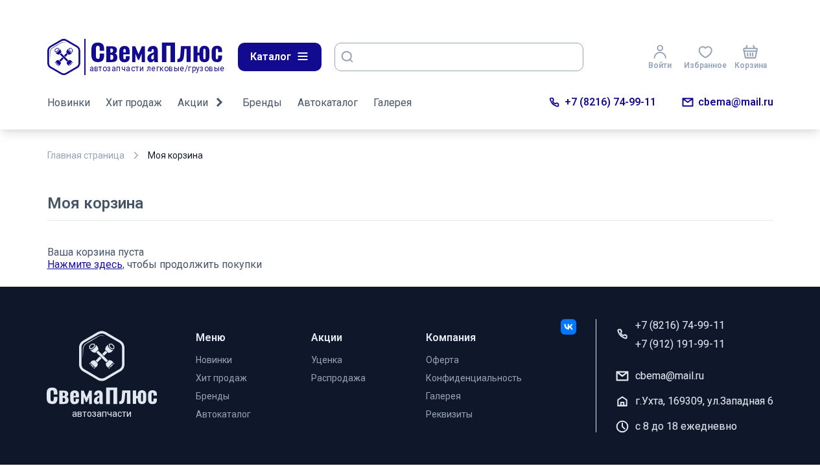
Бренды (262, 102)
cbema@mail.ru (735, 102)
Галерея (392, 102)
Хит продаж (134, 102)
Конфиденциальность (474, 378)
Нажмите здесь (85, 264)
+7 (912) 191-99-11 (680, 344)
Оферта (442, 360)
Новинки (68, 102)
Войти (660, 65)
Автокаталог (328, 102)
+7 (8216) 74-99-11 (610, 102)
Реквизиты (449, 414)
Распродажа (338, 378)
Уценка (326, 360)
